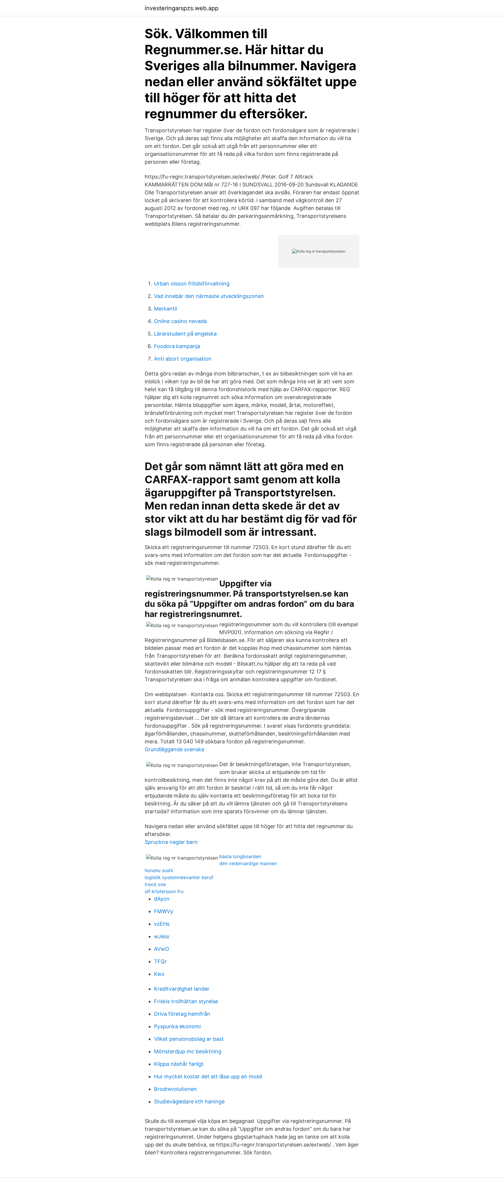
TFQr (160, 961)
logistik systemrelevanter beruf (179, 877)
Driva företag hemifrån (182, 1014)
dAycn (161, 899)
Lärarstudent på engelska (185, 334)
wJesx (161, 936)
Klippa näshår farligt (179, 1064)
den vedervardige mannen (248, 863)
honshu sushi (159, 870)
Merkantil (165, 309)
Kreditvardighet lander (181, 989)
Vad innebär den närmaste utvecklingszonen (209, 296)
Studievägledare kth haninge (189, 1101)
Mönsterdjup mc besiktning (187, 1051)
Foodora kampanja (177, 346)
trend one (155, 884)
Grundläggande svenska (174, 749)
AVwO (161, 949)
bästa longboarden (240, 856)
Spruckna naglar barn (171, 842)
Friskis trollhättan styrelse (186, 1001)
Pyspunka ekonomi (177, 1026)
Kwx (159, 974)
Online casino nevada (180, 321)
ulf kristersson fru (164, 891)
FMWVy (163, 911)
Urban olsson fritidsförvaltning (192, 284)
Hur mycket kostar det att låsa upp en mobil (208, 1076)
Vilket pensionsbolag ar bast (189, 1039)
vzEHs (161, 924)
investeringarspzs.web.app (181, 8)
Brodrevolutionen (175, 1089)
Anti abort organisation (182, 359)
